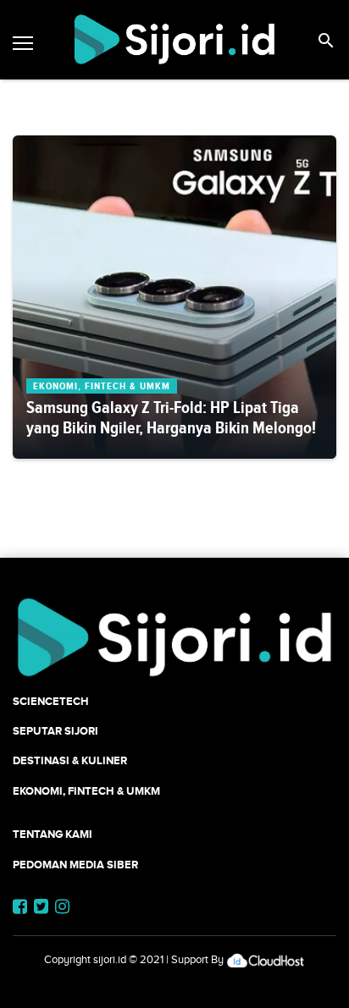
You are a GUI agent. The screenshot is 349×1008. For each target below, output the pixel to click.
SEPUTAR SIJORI (55, 730)
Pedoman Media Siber (75, 864)
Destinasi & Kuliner (70, 760)
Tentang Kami (52, 834)
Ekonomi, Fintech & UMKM (86, 791)
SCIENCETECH (51, 701)
